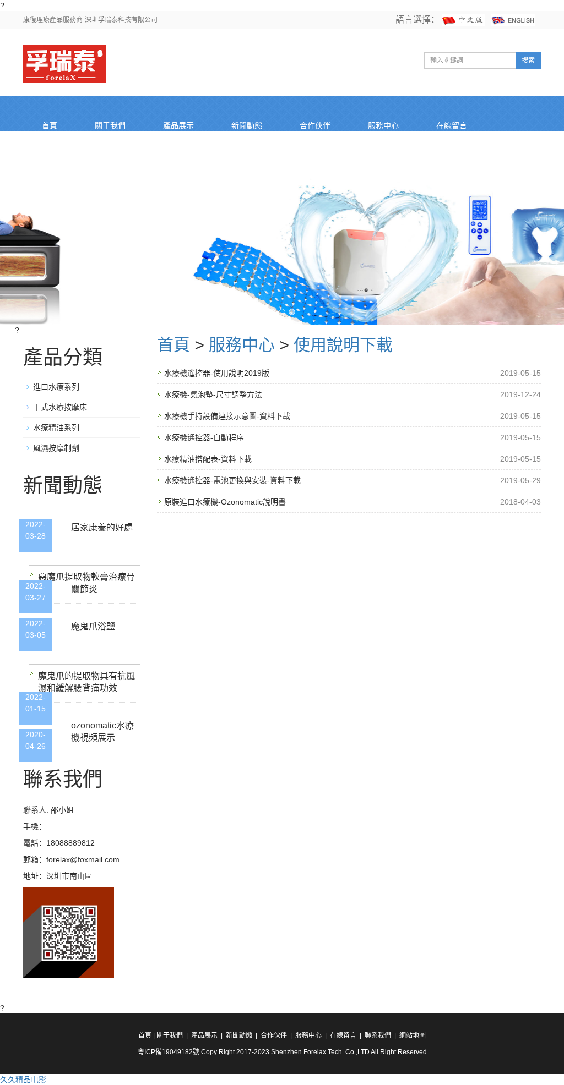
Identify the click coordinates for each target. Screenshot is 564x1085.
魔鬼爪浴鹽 (93, 626)
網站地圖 (412, 1035)
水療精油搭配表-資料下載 (208, 458)
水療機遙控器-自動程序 (204, 437)
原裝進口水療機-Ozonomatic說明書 (225, 501)
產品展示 (178, 125)
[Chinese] (463, 19)
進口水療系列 (56, 386)
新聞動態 (246, 125)
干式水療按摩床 (60, 407)
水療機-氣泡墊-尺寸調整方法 (213, 394)
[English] (513, 19)
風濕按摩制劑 (56, 447)
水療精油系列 (56, 427)
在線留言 (451, 125)
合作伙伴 (315, 125)
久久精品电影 (23, 1079)
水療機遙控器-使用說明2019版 (216, 373)
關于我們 (110, 125)
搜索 (528, 60)
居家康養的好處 (102, 527)
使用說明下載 (343, 345)
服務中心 (383, 125)
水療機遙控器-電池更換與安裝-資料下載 (232, 480)
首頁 (49, 125)
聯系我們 (57, 160)
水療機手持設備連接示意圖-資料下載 (227, 416)
